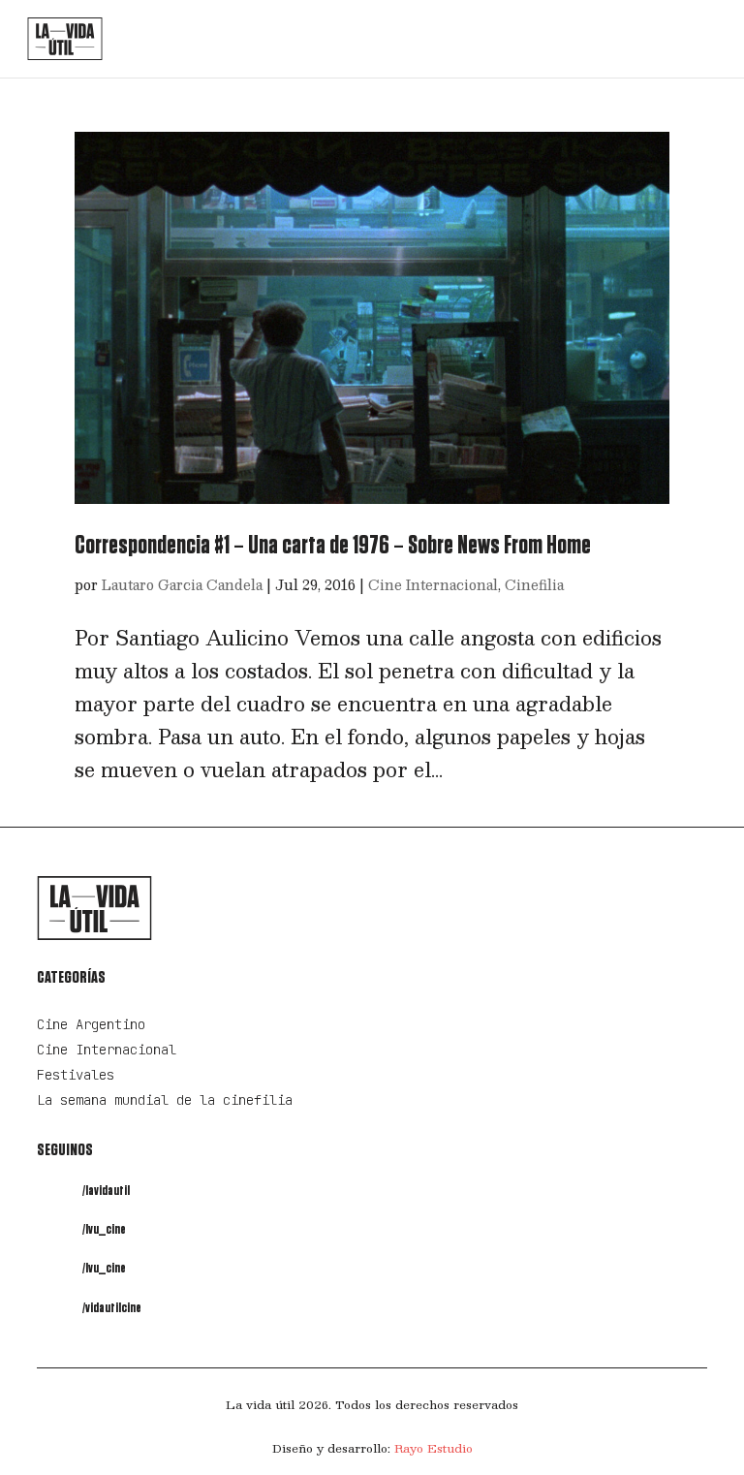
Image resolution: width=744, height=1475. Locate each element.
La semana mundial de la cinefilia (165, 1100)
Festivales (75, 1074)
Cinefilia (534, 584)
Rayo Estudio (433, 1448)
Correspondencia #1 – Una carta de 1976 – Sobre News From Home (333, 545)
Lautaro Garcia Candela (182, 584)
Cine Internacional (433, 584)
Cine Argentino (91, 1024)
